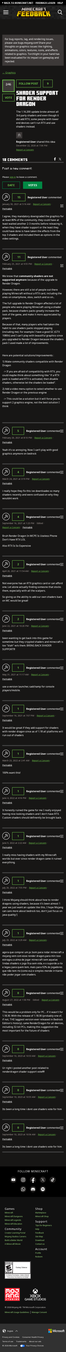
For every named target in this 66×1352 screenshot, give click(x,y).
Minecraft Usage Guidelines (17, 1312)
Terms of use (7, 1341)
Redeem (39, 1256)
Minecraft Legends (13, 1220)
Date (11, 185)
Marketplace (40, 1212)
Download (39, 1240)
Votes (32, 185)
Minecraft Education (13, 1224)
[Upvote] (6, 197)
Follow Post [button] (28, 83)
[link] (13, 1180)
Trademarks (21, 1341)
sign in (13, 177)
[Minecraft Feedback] (33, 12)
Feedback (39, 1232)
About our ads (35, 1341)
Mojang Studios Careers (15, 1236)
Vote (8, 97)
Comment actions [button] (62, 206)
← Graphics (9, 72)
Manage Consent (39, 1312)
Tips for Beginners (43, 1225)
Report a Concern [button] (25, 149)
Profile (38, 1253)
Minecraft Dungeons (14, 1216)
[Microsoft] (56, 1330)
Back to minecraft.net (18, 2)
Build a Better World (13, 1240)
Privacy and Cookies (10, 1337)
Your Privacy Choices (34, 1345)
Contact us (40, 1244)
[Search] (60, 12)
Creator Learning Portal (15, 1232)
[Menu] (6, 12)
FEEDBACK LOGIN (45, 2)
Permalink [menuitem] (7, 208)
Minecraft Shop (42, 1216)
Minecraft (9, 1212)
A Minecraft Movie (13, 1244)
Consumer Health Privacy (33, 1337)
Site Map (39, 1236)
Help (60, 2)
